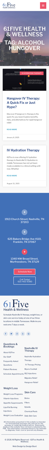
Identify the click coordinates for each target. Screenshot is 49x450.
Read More (12, 129)
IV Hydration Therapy (23, 150)
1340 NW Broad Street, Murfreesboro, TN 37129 (24, 260)
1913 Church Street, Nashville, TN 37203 (24, 221)
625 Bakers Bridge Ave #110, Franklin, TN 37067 (24, 240)
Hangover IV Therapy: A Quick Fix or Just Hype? (23, 102)
